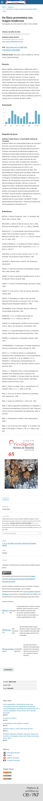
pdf (6, 499)
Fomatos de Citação (10, 533)
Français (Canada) (13, 760)
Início (3, 7)
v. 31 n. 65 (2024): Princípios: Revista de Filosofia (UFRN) (19, 9)
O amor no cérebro (9, 718)
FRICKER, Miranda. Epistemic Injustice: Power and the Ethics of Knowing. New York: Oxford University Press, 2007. (21, 736)
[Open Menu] (2, 2)
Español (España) (13, 758)
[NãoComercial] (6, 632)
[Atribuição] (5, 613)
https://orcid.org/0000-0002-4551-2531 (12, 41)
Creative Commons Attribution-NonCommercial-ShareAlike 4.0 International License (18, 578)
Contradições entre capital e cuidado (16, 723)
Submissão (8, 669)
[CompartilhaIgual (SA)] (8, 651)
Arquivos (11, 7)
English (9, 755)
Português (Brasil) (13, 753)
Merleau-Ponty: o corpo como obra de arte (18, 729)
